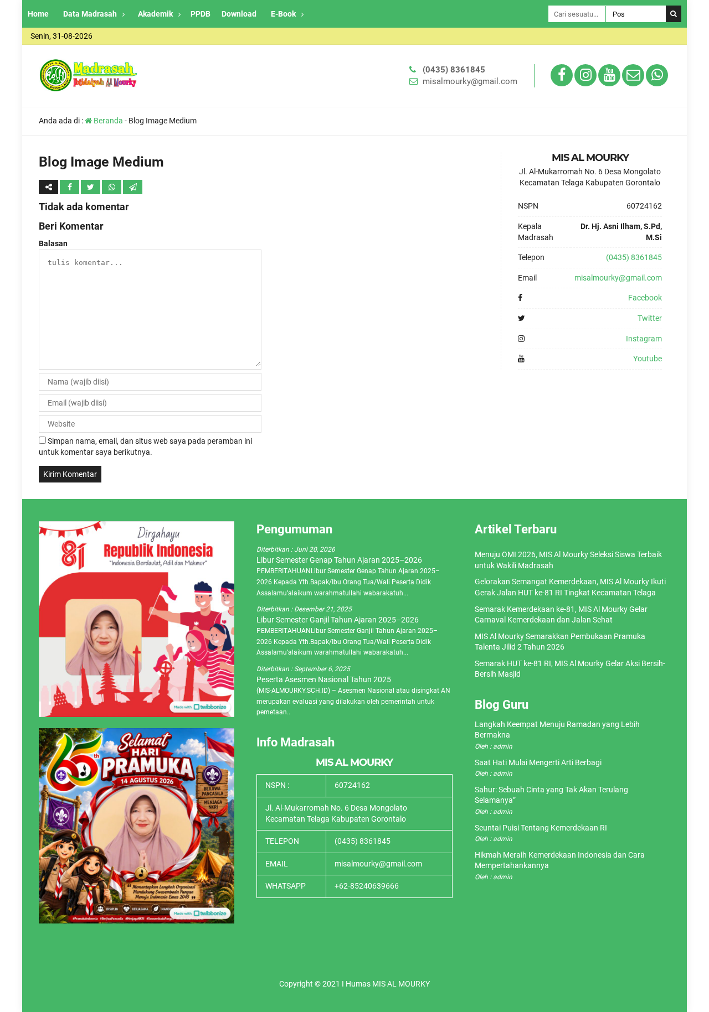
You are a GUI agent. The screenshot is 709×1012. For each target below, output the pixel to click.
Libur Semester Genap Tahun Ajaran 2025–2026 (339, 560)
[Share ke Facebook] (70, 187)
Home (38, 13)
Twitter (650, 318)
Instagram (644, 338)
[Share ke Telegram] (132, 187)
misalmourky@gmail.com (470, 81)
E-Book (283, 13)
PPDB (200, 13)
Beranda (107, 120)
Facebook (645, 297)
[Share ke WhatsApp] (112, 187)
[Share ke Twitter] (91, 187)
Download (239, 13)
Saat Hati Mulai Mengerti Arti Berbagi (538, 762)
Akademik (155, 13)
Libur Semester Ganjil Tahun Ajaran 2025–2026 (337, 619)
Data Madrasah (90, 13)
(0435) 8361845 (454, 70)
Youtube (647, 358)
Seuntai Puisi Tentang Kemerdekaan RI (541, 827)
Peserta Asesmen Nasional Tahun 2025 (323, 679)
